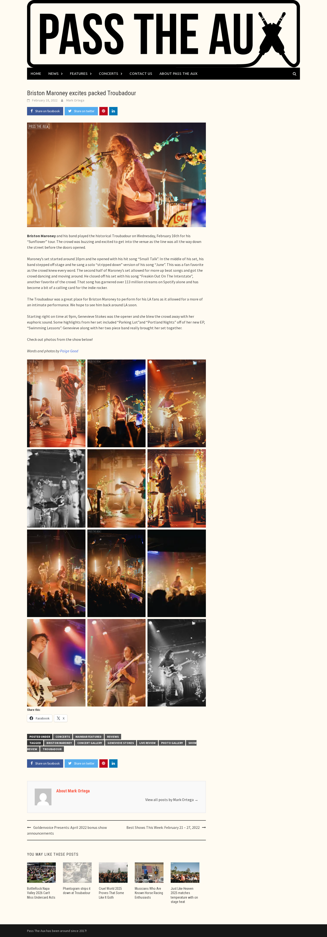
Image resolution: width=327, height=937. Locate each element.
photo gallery (172, 743)
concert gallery (89, 743)
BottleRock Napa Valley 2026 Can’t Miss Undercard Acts (41, 893)
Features (79, 73)
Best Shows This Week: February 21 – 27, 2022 (163, 827)
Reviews (113, 736)
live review (147, 743)
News (53, 73)
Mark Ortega (75, 100)
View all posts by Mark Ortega (171, 799)
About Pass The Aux (178, 73)
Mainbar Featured (88, 736)
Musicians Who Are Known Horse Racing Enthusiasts (149, 893)
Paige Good (69, 350)
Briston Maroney (59, 743)
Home (36, 73)
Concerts (108, 73)
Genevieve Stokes (120, 743)
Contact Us (141, 73)
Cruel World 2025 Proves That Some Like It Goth (111, 893)
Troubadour (52, 749)
